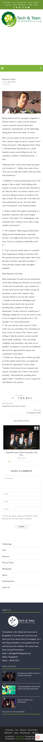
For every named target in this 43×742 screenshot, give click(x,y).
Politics (36, 2)
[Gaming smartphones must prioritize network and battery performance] (8, 690)
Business (8, 5)
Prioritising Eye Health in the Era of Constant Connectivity (29, 674)
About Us (6, 587)
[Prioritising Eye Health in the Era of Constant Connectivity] (8, 676)
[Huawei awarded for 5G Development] (8, 703)
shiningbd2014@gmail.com (20, 653)
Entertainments (8, 581)
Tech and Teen (12, 82)
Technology (7, 2)
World (15, 5)
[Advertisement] (21, 48)
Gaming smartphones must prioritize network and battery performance (29, 688)
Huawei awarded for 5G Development (25, 701)
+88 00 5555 (14, 660)
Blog (35, 5)
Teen (14, 2)
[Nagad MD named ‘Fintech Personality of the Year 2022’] (21, 437)
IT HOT (30, 5)
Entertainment (21, 2)
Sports (30, 2)
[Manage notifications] (38, 737)
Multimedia (22, 5)
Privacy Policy (8, 562)
